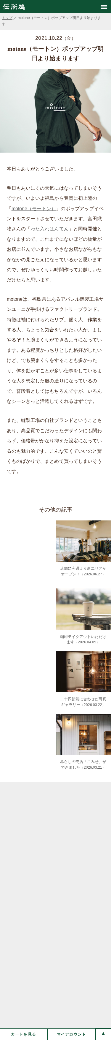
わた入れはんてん (49, 228)
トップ (7, 18)
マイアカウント (71, 1034)
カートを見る (23, 1034)
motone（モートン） (34, 208)
